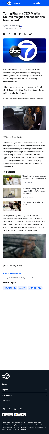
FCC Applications (22, 427)
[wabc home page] (6, 376)
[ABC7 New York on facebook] (4, 408)
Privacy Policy (6, 422)
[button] (3, 3)
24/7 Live (17, 3)
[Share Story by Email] (25, 34)
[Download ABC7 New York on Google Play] (20, 414)
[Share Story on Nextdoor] (20, 34)
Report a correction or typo (12, 273)
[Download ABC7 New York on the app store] (7, 414)
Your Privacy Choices (18, 422)
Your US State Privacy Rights (10, 425)
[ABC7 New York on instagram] (15, 408)
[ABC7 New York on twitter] (10, 408)
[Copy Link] (30, 34)
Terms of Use (25, 425)
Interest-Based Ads (36, 425)
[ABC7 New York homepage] (8, 3)
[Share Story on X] (9, 34)
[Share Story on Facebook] (4, 34)
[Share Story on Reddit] (15, 34)
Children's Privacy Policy (34, 422)
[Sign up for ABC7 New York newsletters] (20, 408)
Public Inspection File (8, 427)
